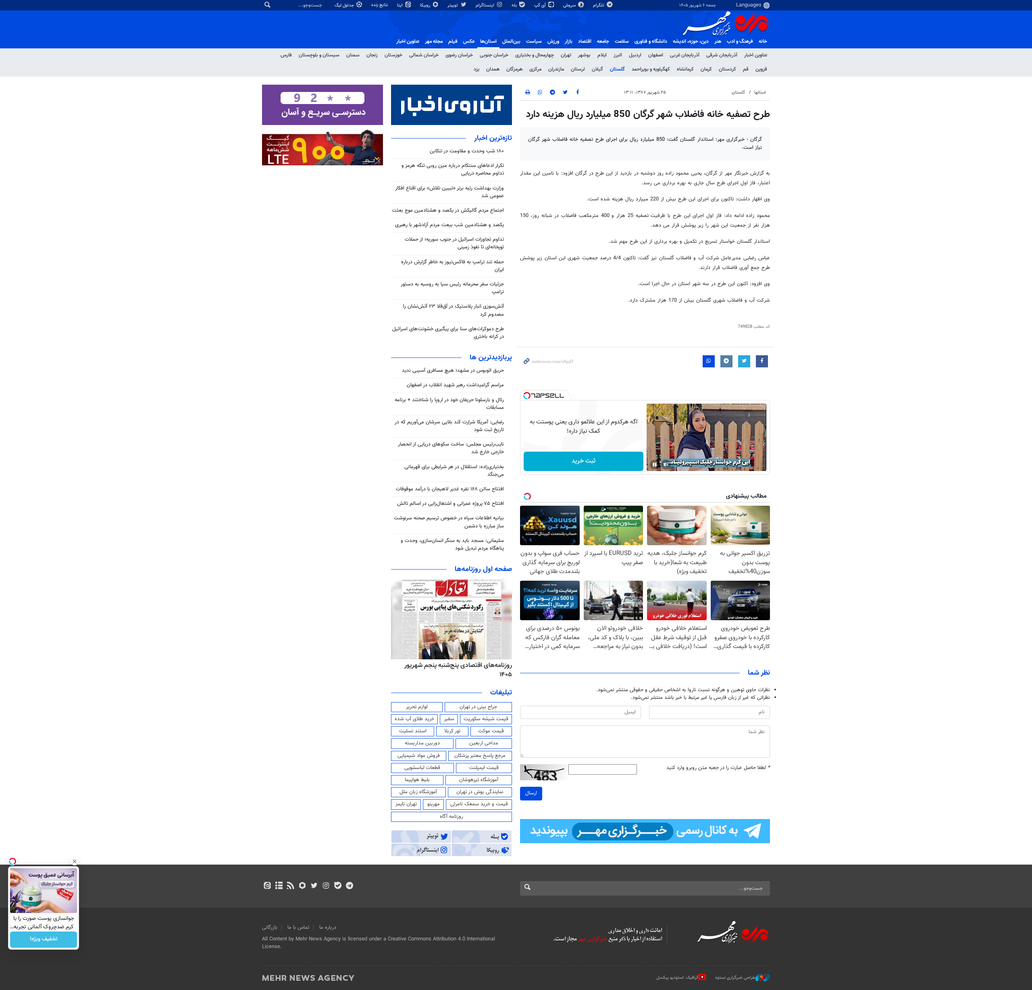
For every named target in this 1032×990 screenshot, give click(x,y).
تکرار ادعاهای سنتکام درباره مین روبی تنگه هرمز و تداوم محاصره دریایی (453, 169)
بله (515, 5)
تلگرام (599, 5)
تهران (566, 55)
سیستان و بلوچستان (319, 55)
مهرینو (433, 804)
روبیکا (425, 5)
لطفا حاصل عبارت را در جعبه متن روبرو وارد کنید (718, 768)
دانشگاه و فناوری (651, 42)
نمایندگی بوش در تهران (480, 792)
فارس (286, 55)
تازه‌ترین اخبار (493, 138)
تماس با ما (298, 927)
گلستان (617, 69)
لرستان (578, 69)
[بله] (338, 886)
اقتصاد (584, 42)
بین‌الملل (511, 42)
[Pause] (655, 464)
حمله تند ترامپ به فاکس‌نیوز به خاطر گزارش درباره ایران (452, 266)
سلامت (622, 42)
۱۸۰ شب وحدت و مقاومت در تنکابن (467, 151)
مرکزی (535, 69)
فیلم (453, 42)
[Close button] (75, 861)
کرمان (706, 69)
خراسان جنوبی (494, 55)
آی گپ (540, 5)
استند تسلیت (413, 731)
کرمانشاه (685, 69)
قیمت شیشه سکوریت (486, 719)
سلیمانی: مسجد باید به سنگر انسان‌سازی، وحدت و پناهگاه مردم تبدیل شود (452, 544)
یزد (476, 69)
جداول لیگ (345, 5)
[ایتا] (267, 886)
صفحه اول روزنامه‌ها (483, 569)
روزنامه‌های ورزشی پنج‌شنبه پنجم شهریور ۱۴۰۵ (454, 665)
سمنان (353, 55)
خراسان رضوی (459, 55)
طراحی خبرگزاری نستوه (735, 977)
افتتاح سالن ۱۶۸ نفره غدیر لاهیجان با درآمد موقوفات (450, 489)
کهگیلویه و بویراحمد (651, 69)
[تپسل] (527, 396)
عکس (468, 42)
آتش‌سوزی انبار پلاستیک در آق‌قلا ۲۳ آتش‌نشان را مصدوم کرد (453, 310)
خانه (763, 42)
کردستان (727, 69)
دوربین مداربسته (422, 743)
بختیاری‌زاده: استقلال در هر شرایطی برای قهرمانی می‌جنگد (454, 471)
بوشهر (584, 55)
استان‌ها (488, 42)
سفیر (449, 719)
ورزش (553, 42)
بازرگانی (269, 927)
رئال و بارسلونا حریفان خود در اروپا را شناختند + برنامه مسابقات (449, 404)
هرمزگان (514, 69)
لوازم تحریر (417, 707)
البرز (618, 55)
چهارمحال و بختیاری (534, 55)
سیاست (534, 42)
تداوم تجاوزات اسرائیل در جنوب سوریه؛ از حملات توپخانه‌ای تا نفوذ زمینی (454, 243)
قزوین (761, 69)
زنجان (372, 55)
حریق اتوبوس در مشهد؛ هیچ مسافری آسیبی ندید (452, 371)
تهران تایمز (406, 804)
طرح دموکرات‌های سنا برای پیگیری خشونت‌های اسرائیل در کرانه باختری (448, 333)
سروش (570, 5)
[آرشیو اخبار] (279, 886)
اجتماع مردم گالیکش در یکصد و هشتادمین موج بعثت (448, 210)
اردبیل (635, 55)
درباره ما (327, 927)
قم (746, 69)
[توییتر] (314, 886)
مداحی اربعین (483, 743)
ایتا (400, 5)
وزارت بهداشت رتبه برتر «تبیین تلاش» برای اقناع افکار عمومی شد (449, 192)
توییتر (453, 5)
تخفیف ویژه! (44, 939)
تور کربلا (452, 731)
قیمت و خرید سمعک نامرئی (479, 804)
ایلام (602, 55)
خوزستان (393, 55)
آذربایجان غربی (684, 55)
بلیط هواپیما (417, 780)
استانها (760, 92)
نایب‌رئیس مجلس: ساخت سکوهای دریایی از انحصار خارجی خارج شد (451, 448)
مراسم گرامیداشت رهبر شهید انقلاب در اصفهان (455, 385)
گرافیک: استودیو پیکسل (677, 977)
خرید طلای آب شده (414, 719)
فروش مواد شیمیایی (418, 756)
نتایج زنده (380, 5)
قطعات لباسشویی (422, 768)
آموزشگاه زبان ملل (418, 792)
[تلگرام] (349, 886)
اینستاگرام (485, 5)
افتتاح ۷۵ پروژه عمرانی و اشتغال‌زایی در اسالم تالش (450, 504)
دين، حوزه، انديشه (691, 42)
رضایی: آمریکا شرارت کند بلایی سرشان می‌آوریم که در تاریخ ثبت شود (449, 426)
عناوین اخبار (755, 55)
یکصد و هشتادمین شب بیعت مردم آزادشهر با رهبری (449, 225)
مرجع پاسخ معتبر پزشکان (480, 756)
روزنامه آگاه (451, 817)
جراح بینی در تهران (478, 707)
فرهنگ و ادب (740, 42)
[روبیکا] (303, 886)
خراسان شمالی (424, 55)
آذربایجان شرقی (721, 55)
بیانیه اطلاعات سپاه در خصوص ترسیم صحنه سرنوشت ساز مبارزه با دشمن (449, 522)
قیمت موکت (491, 731)
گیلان (597, 69)
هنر (717, 42)
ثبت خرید (583, 461)
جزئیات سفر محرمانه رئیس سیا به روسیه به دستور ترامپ (452, 288)
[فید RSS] (290, 886)
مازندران (556, 69)
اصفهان (655, 55)
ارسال (531, 793)
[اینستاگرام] (326, 886)
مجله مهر (434, 42)
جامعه (603, 42)
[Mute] (666, 464)
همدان (492, 69)
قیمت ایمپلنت (484, 768)
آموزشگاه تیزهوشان (478, 780)
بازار (568, 42)
